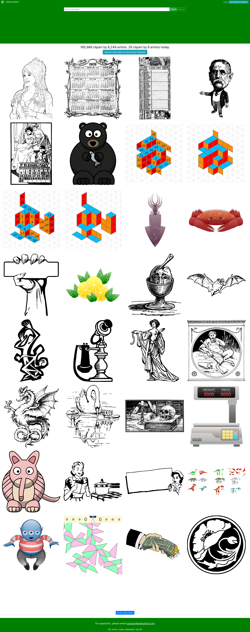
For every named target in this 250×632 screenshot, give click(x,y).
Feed (137, 629)
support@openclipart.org (141, 623)
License (121, 629)
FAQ (109, 629)
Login (225, 2)
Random (182, 9)
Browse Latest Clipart (125, 613)
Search (173, 9)
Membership (129, 629)
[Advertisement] (125, 27)
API (141, 629)
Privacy (114, 629)
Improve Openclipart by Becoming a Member (125, 52)
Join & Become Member (238, 2)
